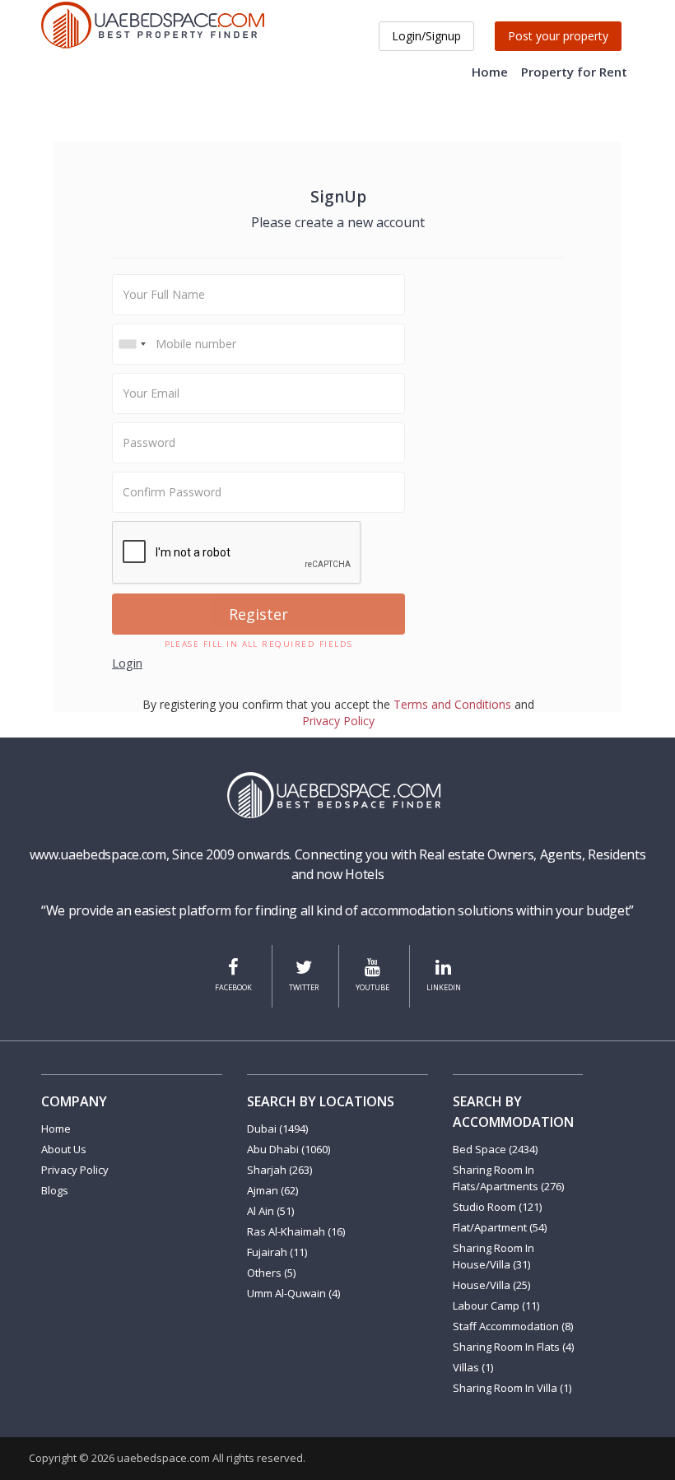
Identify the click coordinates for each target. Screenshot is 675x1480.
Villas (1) (473, 1367)
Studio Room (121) (497, 1206)
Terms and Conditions (452, 704)
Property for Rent (574, 71)
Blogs (54, 1190)
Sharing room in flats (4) (513, 1346)
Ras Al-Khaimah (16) (296, 1231)
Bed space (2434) (495, 1149)
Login (127, 662)
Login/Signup (426, 36)
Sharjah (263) (279, 1169)
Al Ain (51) (270, 1210)
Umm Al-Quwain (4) (293, 1293)
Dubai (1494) (277, 1128)
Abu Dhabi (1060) (288, 1149)
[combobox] (132, 344)
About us (63, 1149)
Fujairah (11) (277, 1252)
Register (258, 614)
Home (490, 71)
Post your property (558, 36)
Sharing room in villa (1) (512, 1387)
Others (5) (271, 1272)
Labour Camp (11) (496, 1305)
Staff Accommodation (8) (513, 1326)
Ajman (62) (272, 1190)
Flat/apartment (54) (500, 1227)
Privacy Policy (338, 720)
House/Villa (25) (491, 1285)
